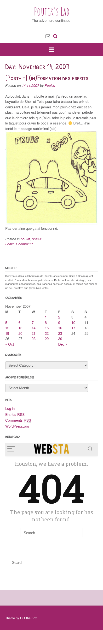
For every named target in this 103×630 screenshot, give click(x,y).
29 (47, 338)
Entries (15, 414)
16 (60, 327)
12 (7, 327)
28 (33, 338)
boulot (25, 238)
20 (20, 333)
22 (47, 333)
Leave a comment (19, 243)
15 (47, 327)
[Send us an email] (48, 35)
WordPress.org (17, 426)
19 (7, 333)
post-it (36, 238)
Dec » (63, 344)
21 (33, 333)
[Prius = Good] (51, 222)
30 (60, 338)
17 (73, 327)
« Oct (9, 344)
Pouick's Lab (51, 11)
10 (73, 322)
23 (60, 333)
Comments (18, 420)
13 (20, 327)
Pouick (50, 85)
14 (33, 327)
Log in (10, 408)
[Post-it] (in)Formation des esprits (46, 77)
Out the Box (28, 618)
